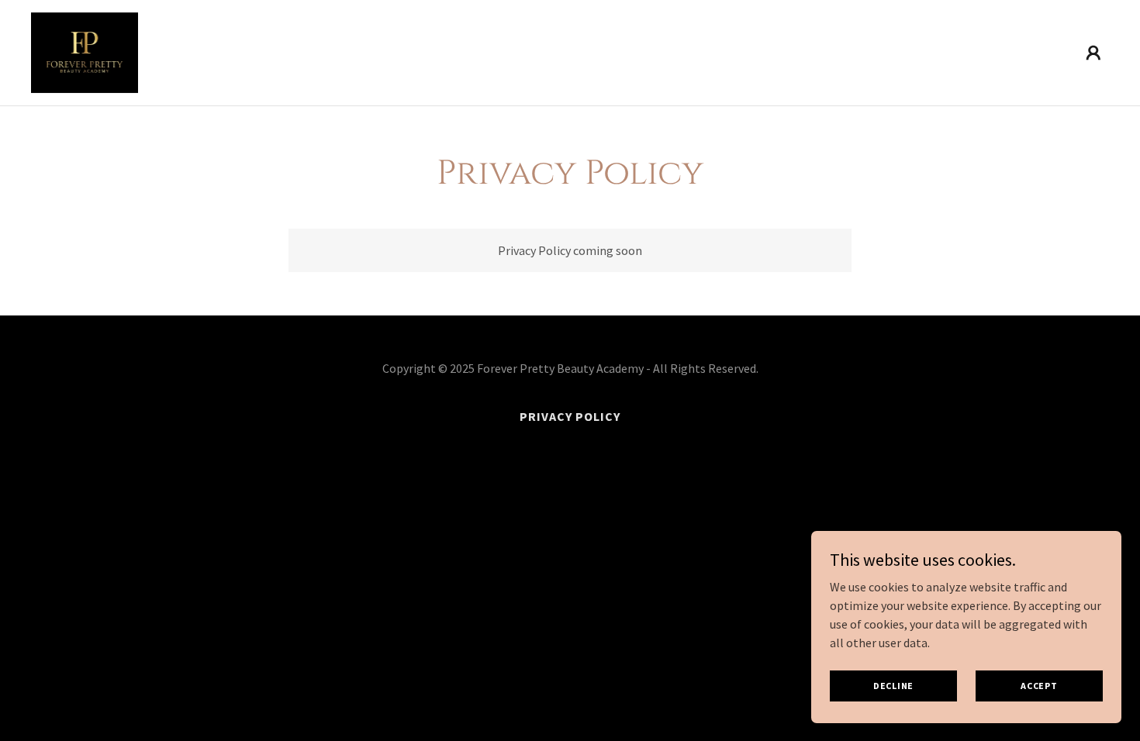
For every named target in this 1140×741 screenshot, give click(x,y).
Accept (1039, 685)
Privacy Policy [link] (570, 416)
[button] (1093, 52)
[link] (84, 51)
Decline (893, 685)
